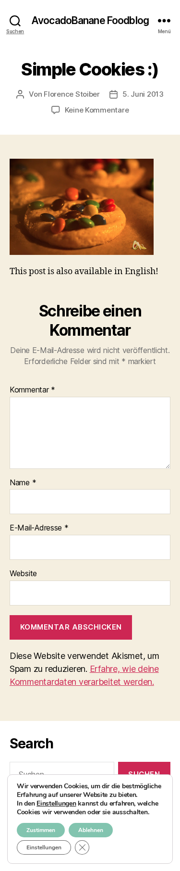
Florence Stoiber (72, 94)
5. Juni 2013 (143, 94)
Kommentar (32, 390)
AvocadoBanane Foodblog (90, 20)
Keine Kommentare (97, 109)
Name (23, 483)
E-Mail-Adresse (39, 528)
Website (23, 573)
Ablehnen (90, 830)
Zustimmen (40, 830)
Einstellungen (56, 803)
